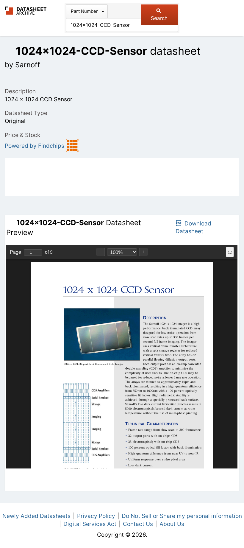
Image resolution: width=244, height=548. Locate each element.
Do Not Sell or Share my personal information (182, 516)
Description (20, 91)
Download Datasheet (193, 227)
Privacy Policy (96, 516)
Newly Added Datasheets (36, 516)
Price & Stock (22, 135)
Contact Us (138, 524)
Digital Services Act (89, 524)
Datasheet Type (26, 113)
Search (159, 18)
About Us (171, 524)
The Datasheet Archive (26, 11)
